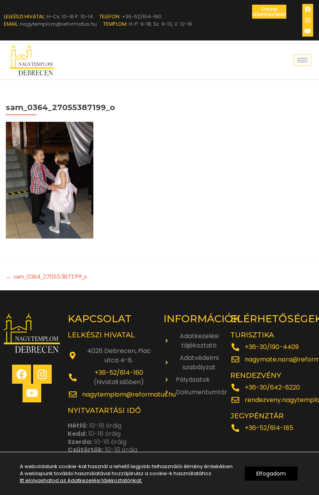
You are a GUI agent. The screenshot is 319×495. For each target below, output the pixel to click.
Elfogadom (271, 473)
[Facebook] (307, 9)
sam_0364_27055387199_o (46, 276)
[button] (269, 12)
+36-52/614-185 (269, 427)
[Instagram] (307, 20)
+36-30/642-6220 (272, 387)
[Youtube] (307, 31)
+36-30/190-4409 (272, 346)
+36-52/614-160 (119, 372)
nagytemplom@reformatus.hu (129, 394)
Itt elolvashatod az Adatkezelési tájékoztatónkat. (81, 480)
